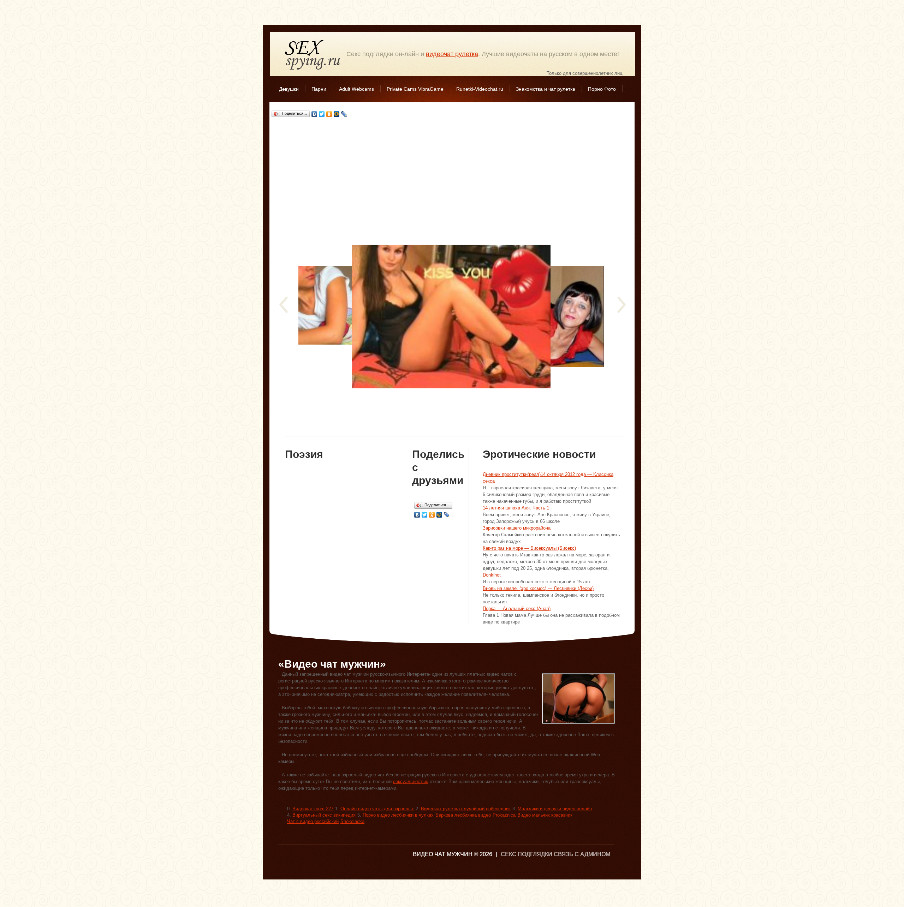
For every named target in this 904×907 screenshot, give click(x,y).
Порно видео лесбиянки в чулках (398, 815)
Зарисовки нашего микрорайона (517, 528)
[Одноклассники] (329, 114)
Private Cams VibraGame (415, 89)
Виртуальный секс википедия (324, 815)
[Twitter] (322, 114)
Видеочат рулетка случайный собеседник (466, 808)
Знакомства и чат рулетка (545, 89)
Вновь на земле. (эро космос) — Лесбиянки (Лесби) (538, 588)
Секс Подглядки (312, 54)
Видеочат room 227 (312, 808)
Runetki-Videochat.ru (479, 89)
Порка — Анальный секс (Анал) (517, 608)
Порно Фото (602, 89)
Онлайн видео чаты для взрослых (377, 808)
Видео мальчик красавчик (544, 815)
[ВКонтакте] (314, 114)
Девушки (289, 89)
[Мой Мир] (336, 114)
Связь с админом (582, 854)
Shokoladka (352, 821)
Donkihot (492, 575)
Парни (318, 89)
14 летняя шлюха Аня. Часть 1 (516, 508)
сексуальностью (410, 781)
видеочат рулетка (452, 54)
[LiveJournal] (344, 114)
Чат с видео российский (313, 821)
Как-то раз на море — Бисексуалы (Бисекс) (529, 548)
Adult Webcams (356, 89)
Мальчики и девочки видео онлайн (555, 808)
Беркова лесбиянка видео (463, 815)
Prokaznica (504, 815)
